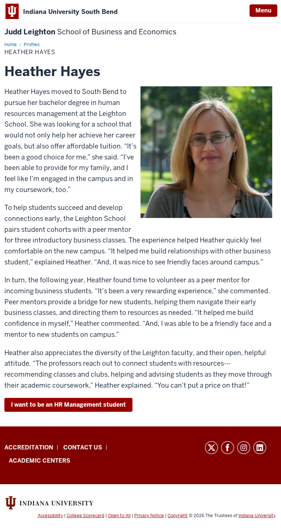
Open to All (119, 516)
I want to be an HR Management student (68, 404)
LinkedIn (259, 447)
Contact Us (82, 447)
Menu (263, 10)
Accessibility (50, 516)
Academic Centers (39, 460)
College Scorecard (85, 516)
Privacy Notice (149, 516)
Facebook (227, 447)
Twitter (211, 447)
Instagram (243, 447)
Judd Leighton (90, 32)
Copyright (178, 516)
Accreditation (28, 447)
